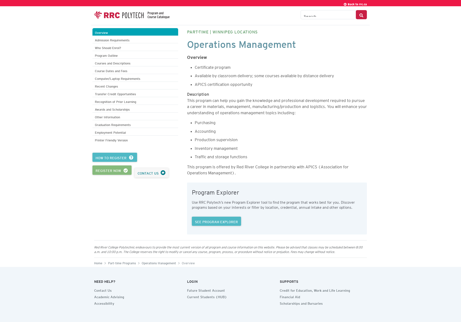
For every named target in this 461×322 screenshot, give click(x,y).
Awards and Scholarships (112, 109)
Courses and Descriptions (112, 63)
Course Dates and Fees (111, 70)
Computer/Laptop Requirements (117, 78)
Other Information (107, 116)
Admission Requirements (112, 39)
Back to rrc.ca (357, 3)
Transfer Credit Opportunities (115, 93)
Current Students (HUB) (207, 296)
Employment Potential (110, 132)
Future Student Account (206, 290)
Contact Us (103, 290)
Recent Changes (106, 86)
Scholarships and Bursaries (301, 303)
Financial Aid (290, 296)
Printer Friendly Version (111, 140)
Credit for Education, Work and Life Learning (315, 290)
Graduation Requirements (113, 124)
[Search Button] (361, 14)
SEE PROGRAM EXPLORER (216, 221)
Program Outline (106, 55)
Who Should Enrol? (108, 47)
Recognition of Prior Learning (115, 101)
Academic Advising (109, 296)
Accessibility (104, 303)
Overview (101, 32)
